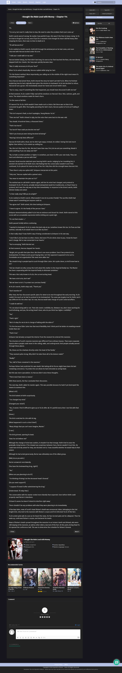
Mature (105, 30)
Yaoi (26, 550)
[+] (44, 637)
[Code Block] (36, 637)
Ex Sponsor (99, 57)
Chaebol (102, 59)
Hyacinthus (62, 545)
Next (29, 23)
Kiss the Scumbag (101, 28)
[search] (114, 2)
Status (91, 13)
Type (107, 10)
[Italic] (20, 637)
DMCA (66, 664)
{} (41, 637)
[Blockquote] (33, 637)
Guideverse (103, 41)
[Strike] (25, 637)
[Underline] (23, 637)
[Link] (39, 637)
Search (100, 17)
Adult (101, 30)
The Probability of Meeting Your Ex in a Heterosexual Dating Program (104, 50)
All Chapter (22, 23)
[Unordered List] (31, 637)
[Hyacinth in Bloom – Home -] (8, 2)
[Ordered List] (28, 637)
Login (78, 625)
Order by (106, 13)
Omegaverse (99, 43)
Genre (91, 10)
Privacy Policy (58, 664)
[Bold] (17, 637)
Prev (12, 23)
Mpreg (107, 59)
